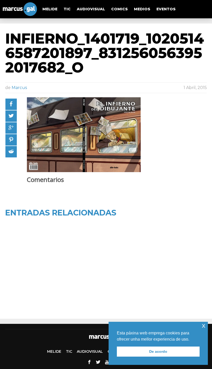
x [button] (203, 325)
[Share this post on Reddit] (11, 151)
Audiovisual (91, 9)
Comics (119, 9)
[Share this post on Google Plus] (11, 128)
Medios (142, 9)
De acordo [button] (158, 351)
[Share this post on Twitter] (11, 116)
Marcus (19, 87)
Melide (49, 9)
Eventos (166, 9)
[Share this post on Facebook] (11, 104)
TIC (67, 9)
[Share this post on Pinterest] (11, 140)
